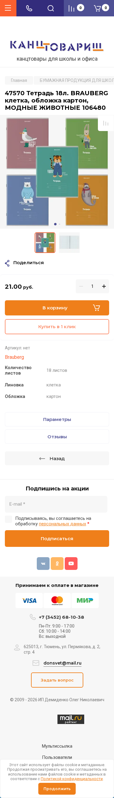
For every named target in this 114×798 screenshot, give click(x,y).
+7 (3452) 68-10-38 (61, 617)
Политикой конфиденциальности (72, 778)
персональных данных (62, 524)
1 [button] (55, 224)
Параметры (57, 419)
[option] (57, 172)
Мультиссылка (57, 746)
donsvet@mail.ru (62, 663)
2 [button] (59, 224)
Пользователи (57, 757)
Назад (57, 458)
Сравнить (106, 123)
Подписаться (57, 538)
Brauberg (14, 357)
